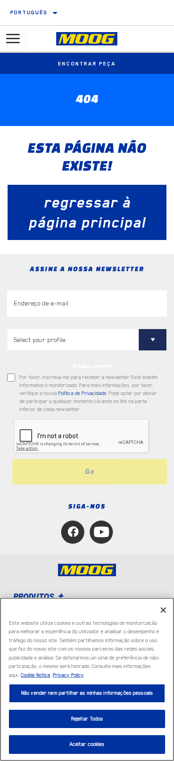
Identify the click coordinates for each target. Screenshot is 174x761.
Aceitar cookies (87, 744)
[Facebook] (72, 532)
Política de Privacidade (82, 393)
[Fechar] (163, 610)
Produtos (34, 596)
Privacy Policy (68, 675)
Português (29, 12)
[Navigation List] (13, 38)
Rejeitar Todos (87, 719)
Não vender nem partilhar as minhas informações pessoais (87, 693)
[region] (87, 679)
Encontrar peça (87, 64)
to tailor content (91, 366)
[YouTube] (101, 532)
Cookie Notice (35, 675)
